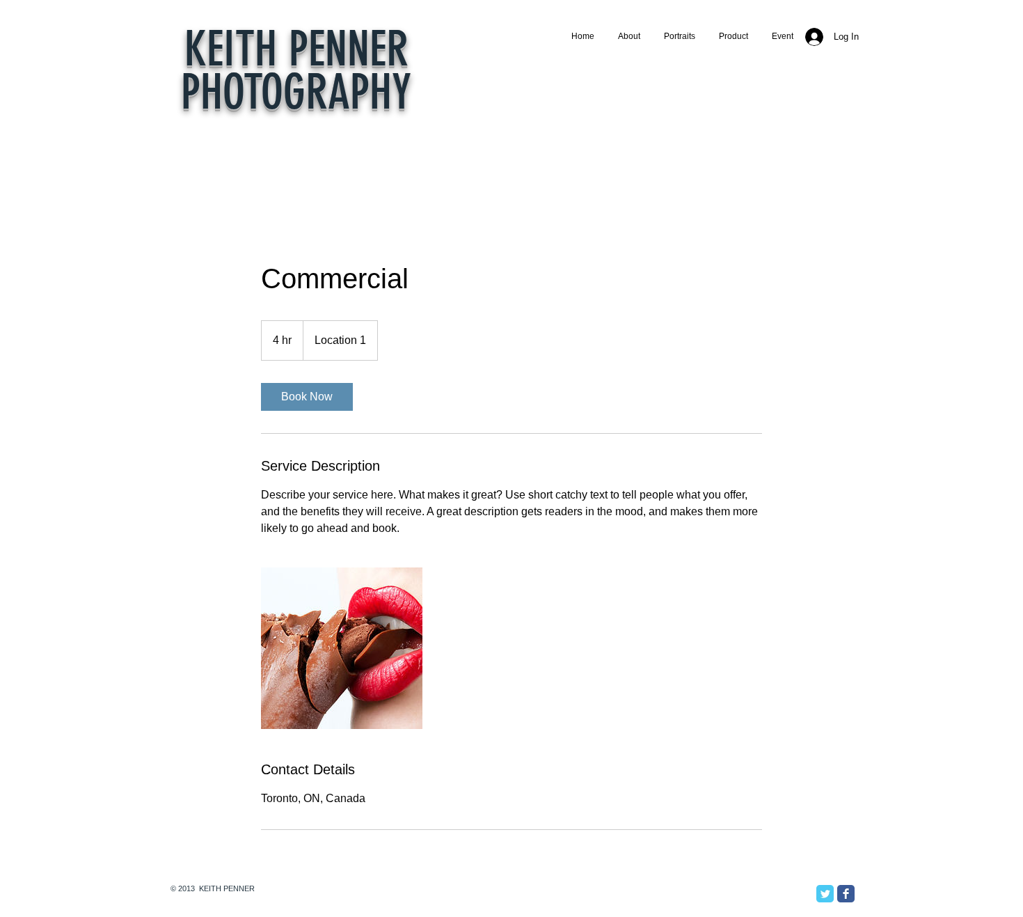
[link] (307, 397)
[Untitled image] (341, 648)
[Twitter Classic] (825, 893)
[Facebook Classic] (846, 893)
